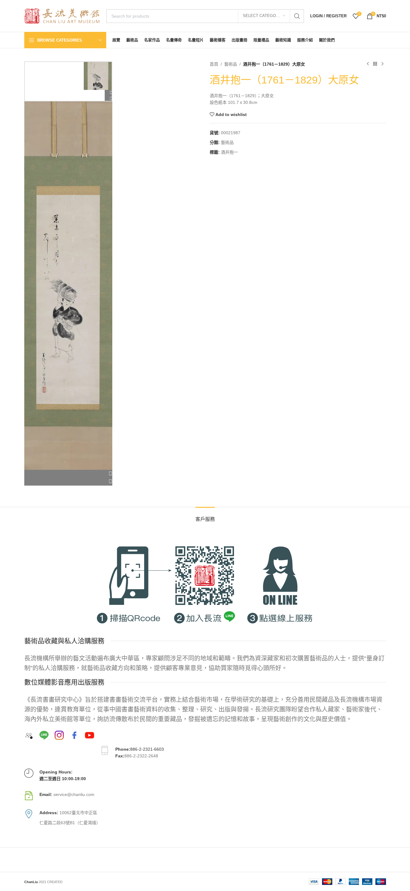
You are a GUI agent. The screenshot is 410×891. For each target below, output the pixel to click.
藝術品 (230, 64)
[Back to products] (375, 64)
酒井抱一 (229, 152)
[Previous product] (367, 64)
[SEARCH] (297, 16)
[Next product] (382, 64)
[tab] (205, 516)
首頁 (214, 64)
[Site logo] (62, 15)
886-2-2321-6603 (147, 749)
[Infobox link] (205, 795)
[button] (68, 474)
